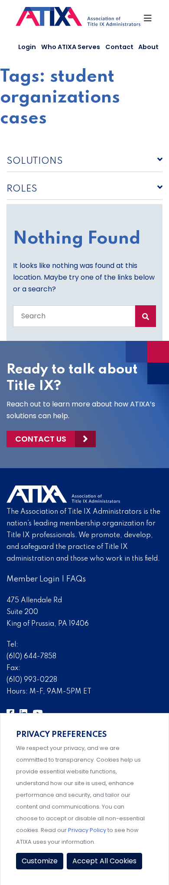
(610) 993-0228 (31, 680)
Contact (119, 47)
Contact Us (40, 438)
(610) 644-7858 (31, 656)
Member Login (33, 579)
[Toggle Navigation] (148, 20)
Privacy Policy (87, 830)
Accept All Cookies (104, 861)
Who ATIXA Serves (70, 47)
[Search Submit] (145, 316)
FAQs (76, 579)
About (148, 47)
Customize (40, 861)
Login (27, 47)
